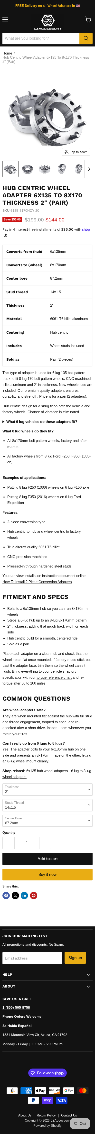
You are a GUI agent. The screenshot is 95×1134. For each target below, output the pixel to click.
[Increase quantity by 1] (45, 843)
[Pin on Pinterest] (33, 895)
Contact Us (69, 1115)
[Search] (86, 38)
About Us (24, 1115)
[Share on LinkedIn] (24, 895)
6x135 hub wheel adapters (47, 771)
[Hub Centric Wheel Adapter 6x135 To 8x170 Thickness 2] (10, 169)
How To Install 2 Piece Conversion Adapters (37, 582)
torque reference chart (54, 677)
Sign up (75, 957)
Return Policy (46, 1115)
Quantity (8, 832)
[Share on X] (15, 895)
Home (7, 53)
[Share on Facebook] (6, 895)
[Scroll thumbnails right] (88, 169)
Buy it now (47, 874)
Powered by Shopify (47, 1125)
